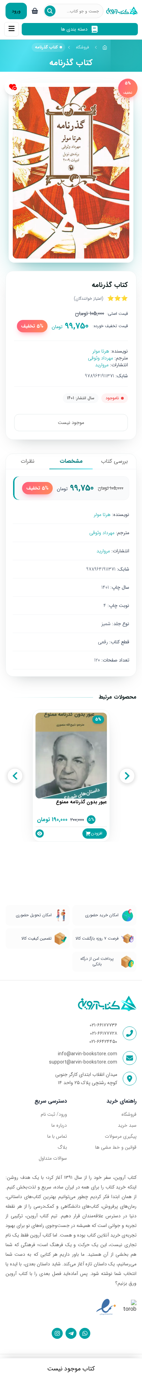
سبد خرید (127, 1125)
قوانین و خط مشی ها (115, 1147)
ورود (16, 11)
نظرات (27, 461)
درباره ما (59, 1125)
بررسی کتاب (114, 461)
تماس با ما (57, 1136)
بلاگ (62, 1147)
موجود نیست (71, 422)
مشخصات (71, 461)
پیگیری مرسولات (120, 1136)
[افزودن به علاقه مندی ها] (12, 87)
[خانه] (105, 47)
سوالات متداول (53, 1158)
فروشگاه (82, 47)
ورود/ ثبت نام (54, 1114)
